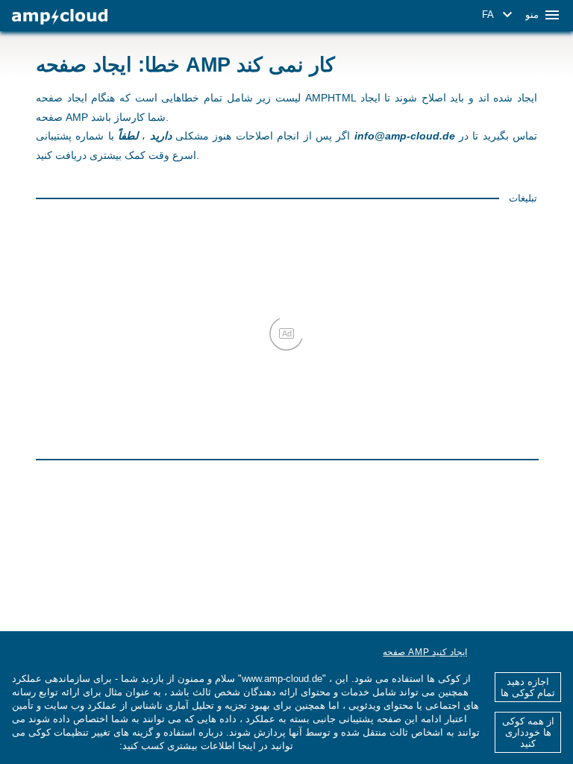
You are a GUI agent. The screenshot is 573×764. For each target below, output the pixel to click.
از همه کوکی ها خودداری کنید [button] (528, 732)
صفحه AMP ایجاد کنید (424, 652)
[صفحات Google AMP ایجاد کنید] (59, 17)
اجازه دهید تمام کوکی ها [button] (528, 687)
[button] (499, 15)
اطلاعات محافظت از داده (64, 745)
